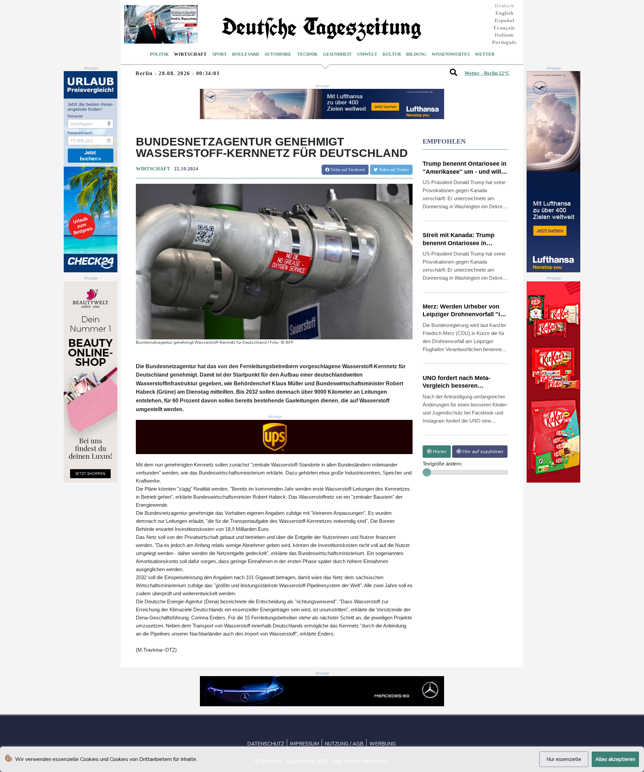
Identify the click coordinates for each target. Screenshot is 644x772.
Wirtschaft (190, 54)
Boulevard (245, 54)
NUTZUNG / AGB (344, 743)
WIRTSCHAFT (153, 168)
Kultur (392, 54)
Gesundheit (337, 54)
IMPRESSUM (304, 743)
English (504, 13)
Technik (307, 54)
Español (504, 20)
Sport (219, 54)
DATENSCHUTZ (265, 743)
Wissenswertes (451, 54)
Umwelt (367, 54)
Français (504, 28)
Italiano (504, 35)
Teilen (347, 169)
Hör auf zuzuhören (482, 451)
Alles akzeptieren (615, 759)
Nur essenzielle (563, 759)
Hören (439, 451)
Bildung (416, 54)
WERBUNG (382, 743)
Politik (159, 54)
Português (504, 42)
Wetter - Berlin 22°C (487, 73)
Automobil (278, 54)
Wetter (484, 54)
